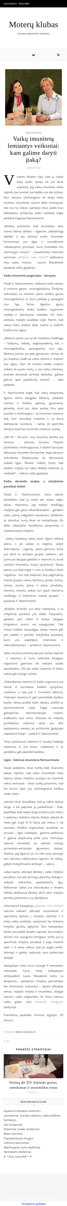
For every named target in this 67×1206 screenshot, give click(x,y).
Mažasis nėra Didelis (49, 906)
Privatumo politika (33, 1204)
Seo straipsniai (13, 1124)
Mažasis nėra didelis (33, 257)
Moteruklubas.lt (26, 1032)
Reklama (24, 3)
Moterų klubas (33, 24)
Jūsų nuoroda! (18, 1156)
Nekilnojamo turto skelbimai (22, 1147)
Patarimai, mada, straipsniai (21, 1129)
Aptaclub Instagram (49, 1002)
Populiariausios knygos (18, 1138)
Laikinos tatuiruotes (16, 1143)
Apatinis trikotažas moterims (22, 1111)
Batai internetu (13, 1133)
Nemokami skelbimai (17, 1152)
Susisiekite (10, 3)
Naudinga (33, 132)
